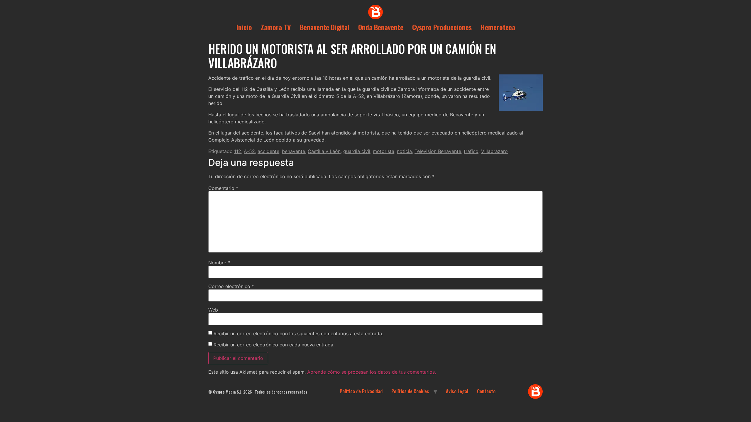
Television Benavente (438, 151)
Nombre (219, 262)
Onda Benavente (380, 27)
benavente (293, 151)
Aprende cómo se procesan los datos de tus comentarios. (371, 372)
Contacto (486, 391)
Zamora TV (276, 27)
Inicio (244, 27)
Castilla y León (324, 151)
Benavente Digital (324, 27)
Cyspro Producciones (442, 27)
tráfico (471, 151)
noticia (404, 151)
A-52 (249, 151)
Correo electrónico (231, 286)
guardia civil (356, 151)
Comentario (223, 188)
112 (237, 151)
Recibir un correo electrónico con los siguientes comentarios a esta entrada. (298, 333)
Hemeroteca (498, 27)
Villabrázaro (494, 151)
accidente (268, 151)
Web (213, 309)
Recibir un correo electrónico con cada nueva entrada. (274, 344)
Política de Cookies (410, 391)
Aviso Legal (457, 391)
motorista (383, 151)
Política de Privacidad (361, 391)
